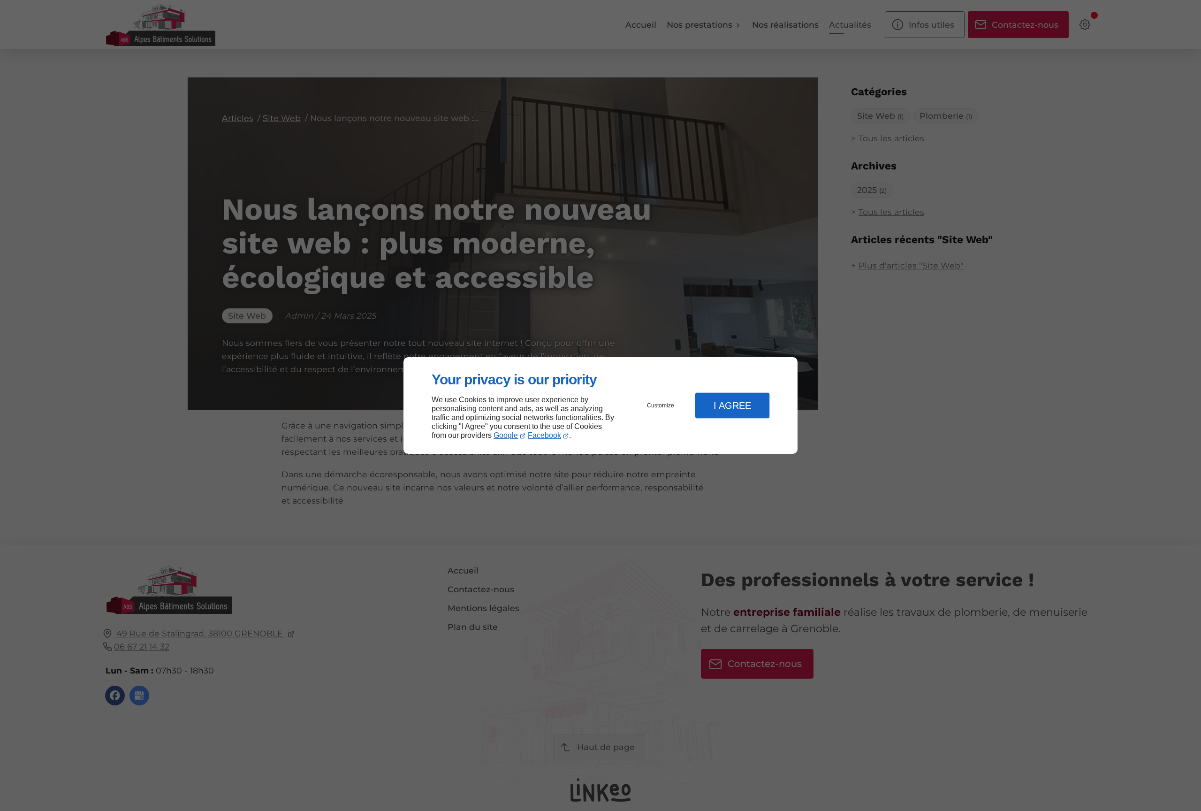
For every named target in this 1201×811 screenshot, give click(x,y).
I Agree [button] (732, 405)
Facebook (544, 435)
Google (506, 435)
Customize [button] (660, 405)
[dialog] (600, 405)
